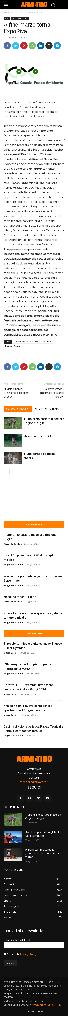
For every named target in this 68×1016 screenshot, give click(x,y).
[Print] (49, 45)
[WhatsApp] (32, 45)
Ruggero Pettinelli (13, 564)
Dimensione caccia (32, 12)
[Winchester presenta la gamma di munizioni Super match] (13, 854)
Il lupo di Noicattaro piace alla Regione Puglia (43, 816)
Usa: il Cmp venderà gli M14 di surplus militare (43, 834)
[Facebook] (7, 45)
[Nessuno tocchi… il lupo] (13, 440)
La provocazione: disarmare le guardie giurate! (52, 392)
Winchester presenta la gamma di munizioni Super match (42, 853)
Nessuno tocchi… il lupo (40, 436)
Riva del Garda (12, 346)
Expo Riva (46, 341)
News (16, 12)
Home (7, 12)
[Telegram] (57, 45)
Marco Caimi (10, 652)
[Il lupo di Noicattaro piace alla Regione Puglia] (13, 423)
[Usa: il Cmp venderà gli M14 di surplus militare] (13, 837)
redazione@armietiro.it (34, 782)
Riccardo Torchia (13, 543)
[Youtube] (47, 798)
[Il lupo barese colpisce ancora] (13, 458)
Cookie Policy (54, 1004)
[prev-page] (6, 471)
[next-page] (11, 471)
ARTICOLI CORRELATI (18, 409)
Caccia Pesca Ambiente (26, 341)
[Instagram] (29, 798)
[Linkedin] (40, 45)
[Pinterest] (24, 45)
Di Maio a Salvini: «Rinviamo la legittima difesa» (16, 392)
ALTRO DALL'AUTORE (47, 409)
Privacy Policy (28, 954)
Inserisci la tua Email (17, 939)
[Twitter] (15, 45)
